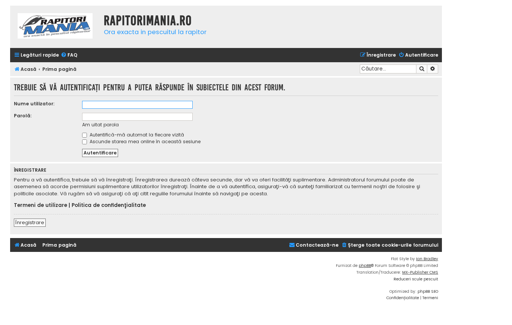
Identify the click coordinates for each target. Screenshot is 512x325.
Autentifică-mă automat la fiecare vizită (136, 135)
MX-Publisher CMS (420, 272)
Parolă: (23, 115)
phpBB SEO (428, 291)
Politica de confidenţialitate (109, 205)
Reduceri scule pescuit (416, 279)
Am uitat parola (100, 124)
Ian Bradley (427, 259)
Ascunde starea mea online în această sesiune (144, 141)
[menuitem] (69, 55)
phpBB (365, 265)
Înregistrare (29, 222)
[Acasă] (55, 26)
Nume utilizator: (34, 103)
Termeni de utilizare (40, 205)
